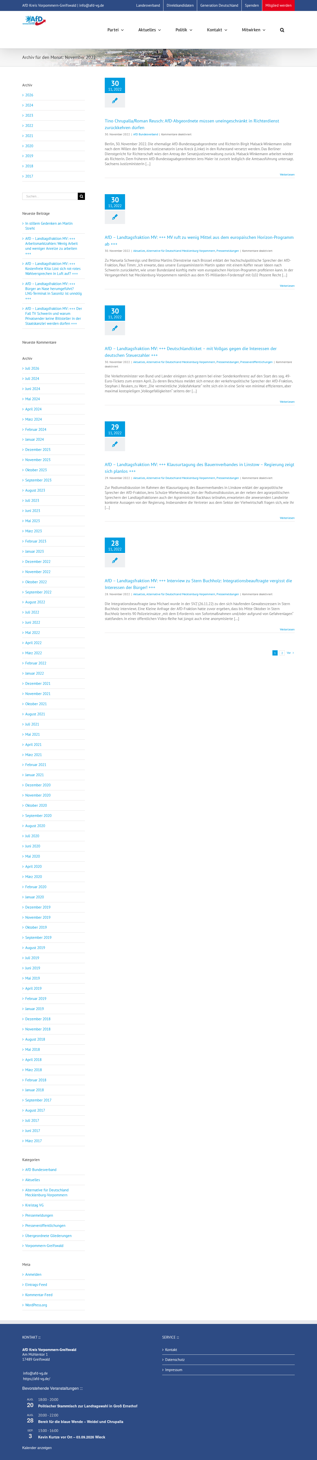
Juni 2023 (32, 510)
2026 (29, 95)
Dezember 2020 (38, 785)
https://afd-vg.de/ (36, 1378)
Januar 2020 (34, 897)
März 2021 (33, 754)
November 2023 (38, 459)
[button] (282, 29)
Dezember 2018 (38, 1019)
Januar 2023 (34, 551)
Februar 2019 (35, 998)
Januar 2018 (34, 1090)
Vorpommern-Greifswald (44, 1245)
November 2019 (38, 917)
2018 (29, 166)
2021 (29, 135)
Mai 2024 (32, 399)
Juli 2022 (32, 612)
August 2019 (35, 947)
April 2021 (33, 744)
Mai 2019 (32, 978)
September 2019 (38, 937)
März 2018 (33, 1069)
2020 (29, 146)
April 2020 (33, 866)
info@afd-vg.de (35, 1373)
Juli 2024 (32, 378)
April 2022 (33, 642)
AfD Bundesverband (145, 134)
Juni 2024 (32, 388)
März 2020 (33, 876)
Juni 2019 (32, 968)
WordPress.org (36, 1305)
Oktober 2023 (36, 470)
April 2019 (33, 988)
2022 (29, 125)
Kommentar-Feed (39, 1294)
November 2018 (38, 1029)
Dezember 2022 (38, 561)
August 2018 (35, 1039)
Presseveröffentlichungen (256, 362)
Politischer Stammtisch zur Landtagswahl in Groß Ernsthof (87, 1405)
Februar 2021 (35, 764)
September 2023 (38, 480)
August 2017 (35, 1110)
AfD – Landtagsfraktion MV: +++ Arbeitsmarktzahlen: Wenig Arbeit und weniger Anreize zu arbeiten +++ (51, 246)
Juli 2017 (32, 1120)
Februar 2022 (35, 663)
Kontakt (171, 1349)
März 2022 (33, 653)
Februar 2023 (35, 541)
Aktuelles (139, 251)
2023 (29, 115)
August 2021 (35, 714)
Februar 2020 (35, 886)
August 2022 (35, 602)
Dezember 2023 (38, 449)
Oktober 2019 (36, 927)
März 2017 (33, 1140)
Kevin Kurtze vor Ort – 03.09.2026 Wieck (71, 1436)
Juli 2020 (32, 836)
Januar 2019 (34, 1008)
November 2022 (38, 571)
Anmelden (33, 1274)
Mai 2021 (32, 734)
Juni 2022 (32, 622)
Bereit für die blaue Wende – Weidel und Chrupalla (80, 1421)
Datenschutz (175, 1359)
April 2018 (33, 1059)
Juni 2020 (32, 846)
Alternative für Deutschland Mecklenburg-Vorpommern (180, 251)
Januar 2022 (34, 673)
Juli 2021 (32, 724)
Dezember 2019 (38, 907)
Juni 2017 (32, 1130)
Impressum (173, 1369)
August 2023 (35, 490)
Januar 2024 (34, 439)
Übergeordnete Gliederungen (48, 1235)
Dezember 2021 (38, 683)
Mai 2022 (32, 632)
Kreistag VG (34, 1205)
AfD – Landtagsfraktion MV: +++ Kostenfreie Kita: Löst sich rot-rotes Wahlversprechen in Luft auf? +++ (52, 268)
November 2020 (38, 795)
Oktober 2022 (36, 582)
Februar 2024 (35, 429)
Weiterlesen (287, 174)
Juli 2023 (32, 500)
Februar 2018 (35, 1080)
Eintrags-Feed (36, 1284)
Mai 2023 (32, 520)
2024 (29, 105)
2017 (29, 176)
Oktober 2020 (36, 805)
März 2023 (33, 531)
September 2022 (38, 592)
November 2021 (38, 693)
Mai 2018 (32, 1049)
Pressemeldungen (227, 251)
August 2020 (35, 825)
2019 (29, 155)
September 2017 (38, 1100)
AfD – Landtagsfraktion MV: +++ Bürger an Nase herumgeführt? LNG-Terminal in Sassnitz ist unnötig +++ (53, 291)
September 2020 (38, 815)
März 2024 (33, 419)
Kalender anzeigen (37, 1447)
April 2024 (33, 409)
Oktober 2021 (36, 703)
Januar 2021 (34, 774)
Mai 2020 (32, 856)
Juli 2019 (32, 957)
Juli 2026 (32, 368)
